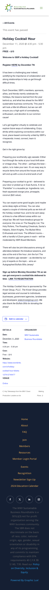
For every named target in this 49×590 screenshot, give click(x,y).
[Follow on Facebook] (10, 499)
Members (24, 446)
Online (5, 383)
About (24, 425)
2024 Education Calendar (24, 485)
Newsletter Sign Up (24, 479)
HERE (14, 64)
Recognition (24, 473)
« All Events (8, 22)
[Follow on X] (20, 499)
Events (24, 466)
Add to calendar (16, 319)
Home (24, 419)
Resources (24, 452)
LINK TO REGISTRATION (20, 278)
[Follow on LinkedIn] (29, 499)
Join (24, 439)
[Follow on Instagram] (39, 499)
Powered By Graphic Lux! (24, 580)
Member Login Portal (25, 458)
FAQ (24, 431)
